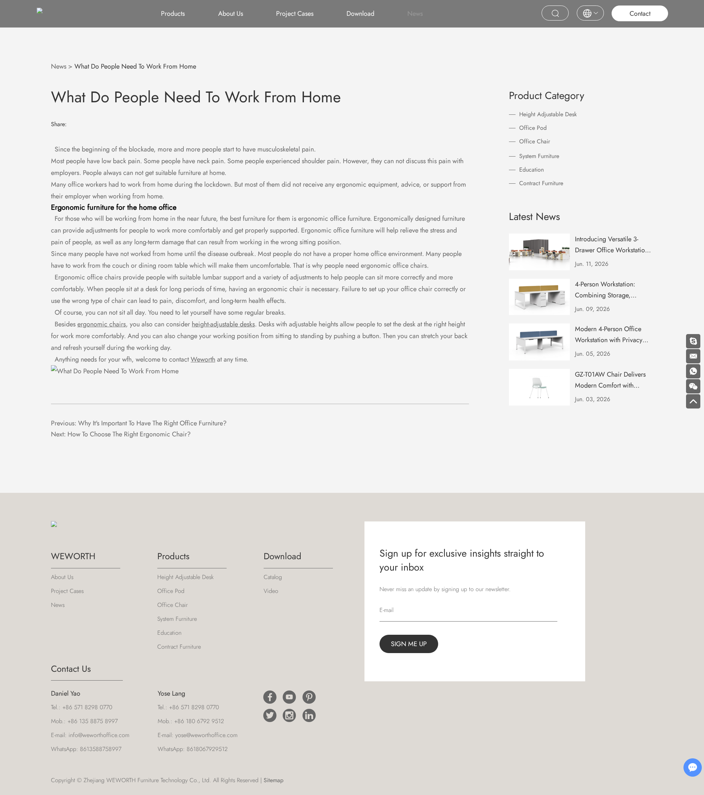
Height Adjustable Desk (548, 114)
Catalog (273, 577)
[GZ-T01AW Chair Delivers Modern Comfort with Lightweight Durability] (539, 387)
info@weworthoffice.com (99, 735)
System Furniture (539, 156)
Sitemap (273, 780)
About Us (230, 13)
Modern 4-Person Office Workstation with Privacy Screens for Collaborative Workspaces (610, 334)
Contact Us (71, 668)
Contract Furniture (541, 183)
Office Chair (534, 141)
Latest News (534, 216)
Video (271, 591)
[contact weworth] (115, 371)
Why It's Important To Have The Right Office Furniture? (152, 423)
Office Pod (533, 128)
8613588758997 (100, 749)
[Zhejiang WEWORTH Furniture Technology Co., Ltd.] (40, 13)
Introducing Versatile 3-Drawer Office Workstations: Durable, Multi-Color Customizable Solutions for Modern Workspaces (614, 245)
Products (173, 13)
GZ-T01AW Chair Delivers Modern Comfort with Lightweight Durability (610, 380)
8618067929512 (207, 749)
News (415, 13)
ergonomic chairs (101, 324)
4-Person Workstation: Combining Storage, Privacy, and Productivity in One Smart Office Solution (612, 290)
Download (360, 13)
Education (531, 169)
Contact (640, 13)
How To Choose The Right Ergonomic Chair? (129, 434)
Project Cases (295, 13)
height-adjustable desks (223, 324)
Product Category (546, 95)
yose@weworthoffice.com (206, 735)
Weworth (203, 359)
